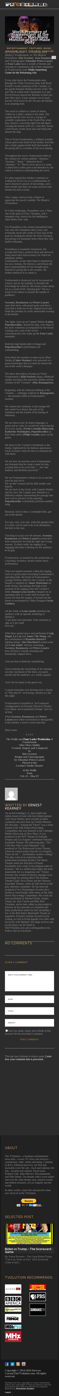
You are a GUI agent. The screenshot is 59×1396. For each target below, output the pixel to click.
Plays (23, 51)
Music (47, 48)
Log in (8, 1392)
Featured (35, 48)
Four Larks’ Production (36, 739)
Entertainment (17, 48)
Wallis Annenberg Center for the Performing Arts (26, 71)
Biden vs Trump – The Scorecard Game (28, 1250)
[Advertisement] (29, 1093)
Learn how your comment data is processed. (28, 1058)
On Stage (12, 51)
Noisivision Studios (25, 1389)
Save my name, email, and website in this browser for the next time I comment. (28, 1032)
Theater (48, 51)
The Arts (34, 51)
